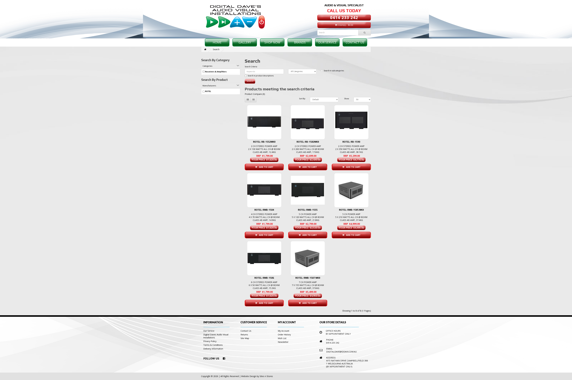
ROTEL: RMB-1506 (264, 278)
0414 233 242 (344, 17)
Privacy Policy (209, 341)
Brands (300, 42)
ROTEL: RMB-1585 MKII (351, 210)
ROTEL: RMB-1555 (308, 210)
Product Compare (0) (255, 94)
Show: (346, 98)
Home (217, 42)
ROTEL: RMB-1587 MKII (307, 278)
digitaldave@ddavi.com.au (341, 351)
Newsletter (283, 342)
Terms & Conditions (213, 345)
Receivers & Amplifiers (216, 71)
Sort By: (302, 98)
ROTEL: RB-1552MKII (264, 142)
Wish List (282, 338)
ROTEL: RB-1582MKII (308, 142)
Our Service (327, 42)
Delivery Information (213, 348)
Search (216, 49)
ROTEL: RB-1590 (351, 142)
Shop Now (272, 42)
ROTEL (208, 91)
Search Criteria (251, 66)
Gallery (244, 42)
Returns (244, 334)
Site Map (245, 338)
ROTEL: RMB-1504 (264, 210)
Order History (284, 334)
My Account (283, 330)
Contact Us (355, 42)
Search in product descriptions (261, 75)
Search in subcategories (334, 70)
